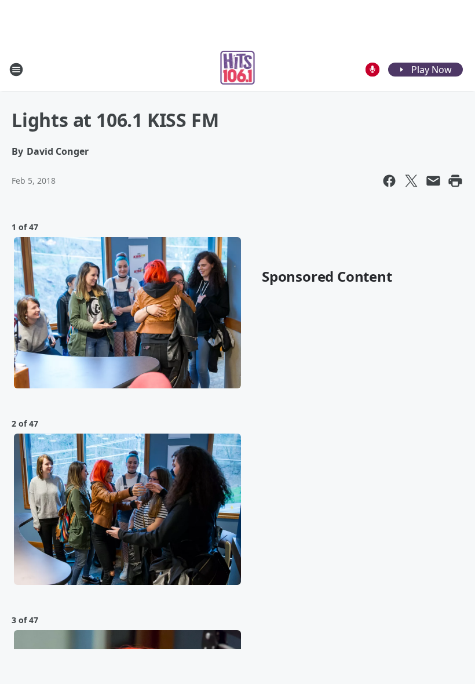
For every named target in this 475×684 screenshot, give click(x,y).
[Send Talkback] (372, 70)
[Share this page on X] (411, 181)
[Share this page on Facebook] (389, 181)
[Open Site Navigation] (16, 70)
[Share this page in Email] (433, 181)
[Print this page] (455, 181)
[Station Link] (237, 69)
